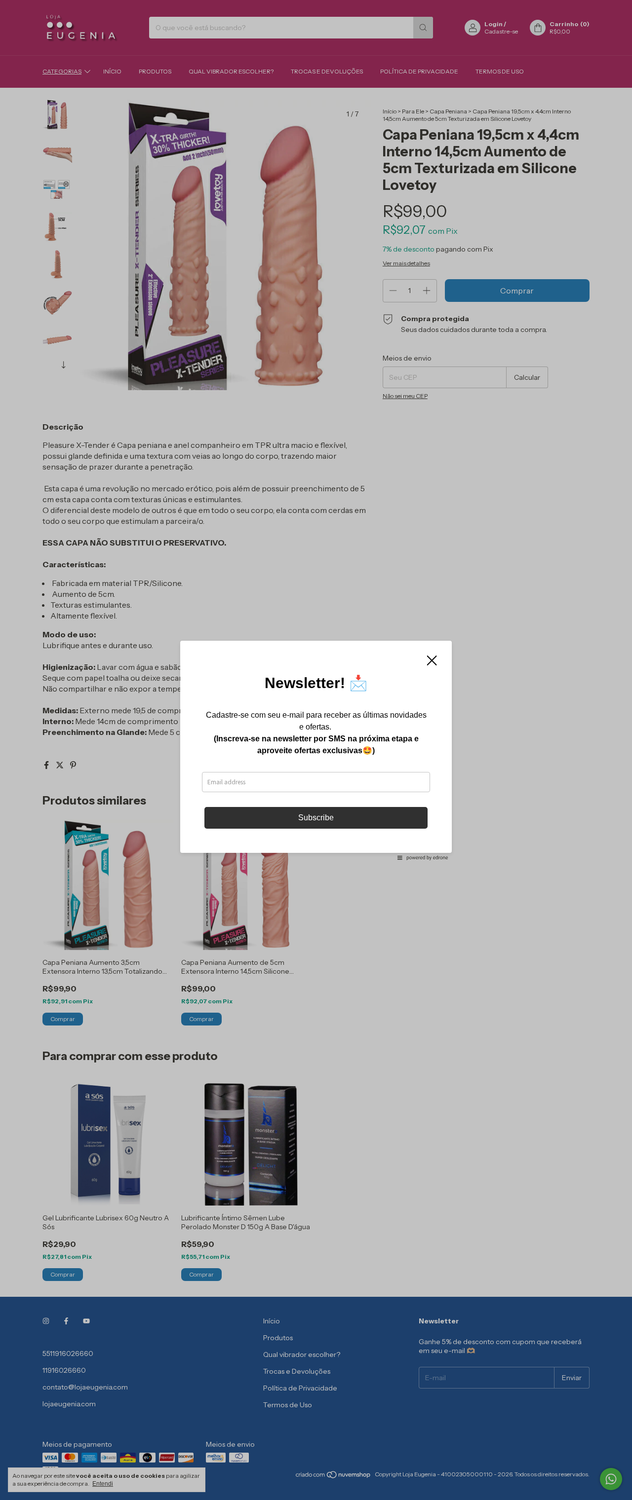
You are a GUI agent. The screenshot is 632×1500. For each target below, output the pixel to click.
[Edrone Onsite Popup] (316, 750)
